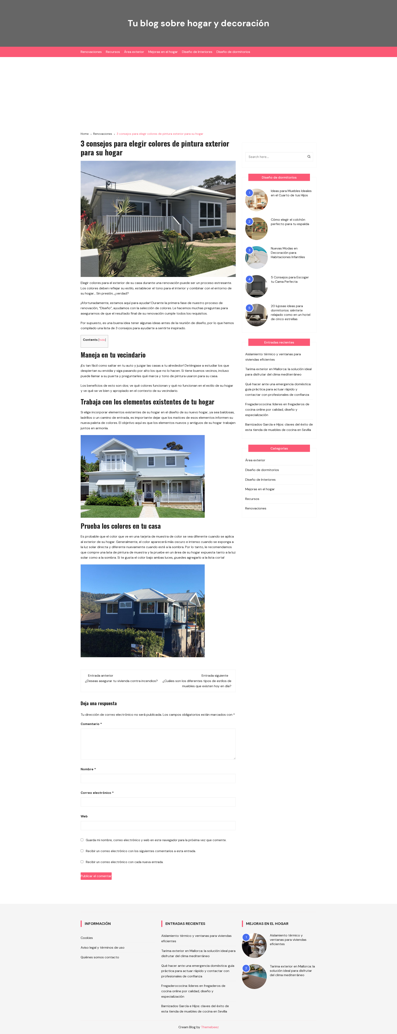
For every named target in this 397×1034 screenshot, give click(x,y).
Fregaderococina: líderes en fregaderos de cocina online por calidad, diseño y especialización (277, 409)
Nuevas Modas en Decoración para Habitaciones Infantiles (288, 252)
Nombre (88, 769)
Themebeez (210, 1027)
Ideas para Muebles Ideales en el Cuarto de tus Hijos (291, 193)
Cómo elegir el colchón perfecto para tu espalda (290, 221)
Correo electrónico (97, 793)
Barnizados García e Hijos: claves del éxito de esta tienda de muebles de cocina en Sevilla (279, 427)
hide (102, 340)
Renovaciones (91, 52)
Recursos (113, 52)
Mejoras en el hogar (163, 52)
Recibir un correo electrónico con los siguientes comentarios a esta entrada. (141, 851)
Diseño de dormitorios (233, 52)
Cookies (87, 938)
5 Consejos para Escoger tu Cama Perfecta (290, 279)
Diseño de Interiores (197, 52)
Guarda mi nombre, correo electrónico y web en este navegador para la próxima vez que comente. (156, 840)
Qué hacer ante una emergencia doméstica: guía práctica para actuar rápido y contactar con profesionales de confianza (278, 389)
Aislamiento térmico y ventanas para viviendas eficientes (273, 357)
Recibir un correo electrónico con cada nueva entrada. (124, 862)
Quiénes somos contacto (100, 957)
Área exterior (134, 52)
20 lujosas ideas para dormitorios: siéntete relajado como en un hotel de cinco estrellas (290, 312)
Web (84, 816)
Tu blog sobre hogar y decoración (198, 23)
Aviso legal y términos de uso (102, 947)
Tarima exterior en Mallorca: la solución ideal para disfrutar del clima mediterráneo (278, 372)
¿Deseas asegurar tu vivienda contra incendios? (121, 681)
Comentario (91, 724)
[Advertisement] (198, 94)
